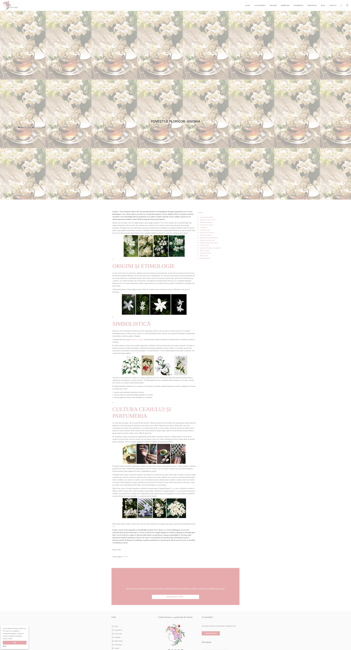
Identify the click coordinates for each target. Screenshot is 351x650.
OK (14, 643)
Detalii (4, 646)
